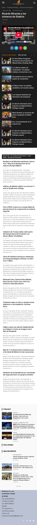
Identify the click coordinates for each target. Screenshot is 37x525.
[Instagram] (26, 520)
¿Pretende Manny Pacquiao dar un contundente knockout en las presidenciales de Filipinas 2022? (24, 436)
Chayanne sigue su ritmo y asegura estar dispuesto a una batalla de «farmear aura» (18, 304)
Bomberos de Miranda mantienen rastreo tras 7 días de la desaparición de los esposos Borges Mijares (19, 164)
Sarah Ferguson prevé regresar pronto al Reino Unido (23, 457)
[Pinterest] (21, 48)
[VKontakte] (30, 520)
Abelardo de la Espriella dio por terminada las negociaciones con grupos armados (19, 374)
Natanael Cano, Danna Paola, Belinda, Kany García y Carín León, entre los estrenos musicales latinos (17, 281)
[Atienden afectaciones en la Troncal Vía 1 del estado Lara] (7, 467)
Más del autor (22, 55)
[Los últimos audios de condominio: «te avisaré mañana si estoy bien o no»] (6, 70)
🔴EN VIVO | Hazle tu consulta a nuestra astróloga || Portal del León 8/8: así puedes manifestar (24, 426)
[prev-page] (31, 55)
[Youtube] (33, 520)
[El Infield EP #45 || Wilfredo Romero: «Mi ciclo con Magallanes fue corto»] (7, 416)
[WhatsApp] (25, 48)
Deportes (15, 412)
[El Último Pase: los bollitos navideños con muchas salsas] (6, 88)
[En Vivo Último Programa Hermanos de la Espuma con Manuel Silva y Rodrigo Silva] (6, 61)
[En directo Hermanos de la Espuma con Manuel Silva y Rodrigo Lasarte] (6, 106)
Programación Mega (12, 7)
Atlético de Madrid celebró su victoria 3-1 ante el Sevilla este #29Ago (19, 187)
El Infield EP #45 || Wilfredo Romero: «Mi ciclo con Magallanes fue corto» (22, 416)
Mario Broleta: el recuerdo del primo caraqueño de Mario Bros (23, 115)
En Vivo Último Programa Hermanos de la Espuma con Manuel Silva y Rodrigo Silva (22, 61)
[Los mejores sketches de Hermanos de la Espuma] (6, 97)
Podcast (15, 432)
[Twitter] (16, 48)
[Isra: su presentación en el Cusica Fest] (6, 124)
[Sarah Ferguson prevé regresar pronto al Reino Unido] (7, 458)
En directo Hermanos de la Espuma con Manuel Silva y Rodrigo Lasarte (22, 106)
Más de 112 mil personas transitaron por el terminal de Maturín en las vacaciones (18, 351)
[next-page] (34, 55)
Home (3, 7)
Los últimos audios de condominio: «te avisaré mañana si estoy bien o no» (22, 70)
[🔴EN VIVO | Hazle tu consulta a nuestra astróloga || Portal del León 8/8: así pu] (7, 425)
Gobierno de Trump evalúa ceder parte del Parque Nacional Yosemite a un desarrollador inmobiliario (18, 234)
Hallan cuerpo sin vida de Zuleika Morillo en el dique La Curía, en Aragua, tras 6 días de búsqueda (18, 329)
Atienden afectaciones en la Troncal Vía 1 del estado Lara (23, 466)
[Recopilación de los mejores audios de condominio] (6, 79)
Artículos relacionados (9, 55)
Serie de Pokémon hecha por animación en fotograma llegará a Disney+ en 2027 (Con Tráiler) (18, 259)
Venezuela (15, 463)
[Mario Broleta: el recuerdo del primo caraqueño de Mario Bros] (6, 115)
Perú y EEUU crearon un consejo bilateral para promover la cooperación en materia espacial (19, 209)
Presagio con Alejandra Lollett (20, 422)
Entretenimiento (17, 454)
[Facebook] (12, 48)
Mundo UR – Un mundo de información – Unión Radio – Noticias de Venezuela (17, 156)
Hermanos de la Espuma (26, 7)
